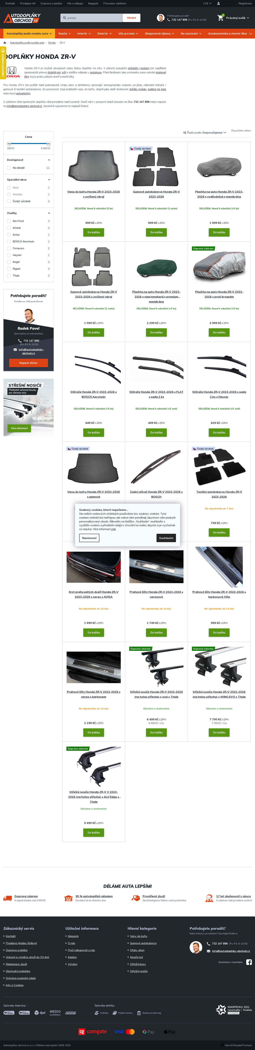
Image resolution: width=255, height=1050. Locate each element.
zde (113, 529)
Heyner (31, 255)
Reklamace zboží (16, 964)
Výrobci (72, 964)
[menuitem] (29, 33)
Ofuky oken (137, 950)
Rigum (31, 268)
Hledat (131, 17)
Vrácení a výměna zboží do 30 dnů (27, 957)
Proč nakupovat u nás (81, 950)
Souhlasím (166, 538)
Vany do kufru (138, 936)
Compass (31, 248)
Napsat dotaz (28, 363)
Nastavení (89, 538)
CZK (206, 3)
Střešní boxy (138, 964)
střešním (133, 68)
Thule (31, 275)
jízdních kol (54, 72)
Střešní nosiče (139, 971)
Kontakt (10, 3)
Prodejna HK (28, 3)
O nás (71, 943)
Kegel (31, 262)
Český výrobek (31, 201)
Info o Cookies (15, 985)
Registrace (245, 3)
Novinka (31, 194)
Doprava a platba (51, 3)
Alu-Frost (31, 221)
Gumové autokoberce (143, 943)
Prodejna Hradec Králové (21, 943)
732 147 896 (179, 19)
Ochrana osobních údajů (21, 978)
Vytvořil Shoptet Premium (238, 1045)
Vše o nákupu (75, 3)
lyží (64, 72)
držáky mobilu (138, 89)
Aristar (31, 227)
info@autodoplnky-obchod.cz (24, 106)
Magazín (93, 3)
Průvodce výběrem (114, 3)
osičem (145, 68)
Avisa (31, 234)
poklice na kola (157, 89)
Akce (31, 187)
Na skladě (31, 167)
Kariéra (72, 957)
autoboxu (96, 72)
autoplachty (23, 93)
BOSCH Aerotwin (31, 241)
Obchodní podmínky (18, 971)
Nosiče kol (136, 957)
